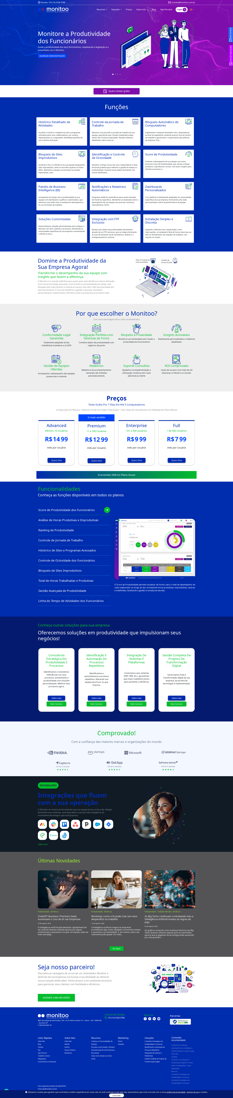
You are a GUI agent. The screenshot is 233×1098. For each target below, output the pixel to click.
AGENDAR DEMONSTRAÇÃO (52, 64)
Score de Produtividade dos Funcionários (66, 510)
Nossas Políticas (70, 1050)
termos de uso (193, 1092)
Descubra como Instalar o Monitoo (103, 1047)
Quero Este (56, 460)
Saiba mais (56, 698)
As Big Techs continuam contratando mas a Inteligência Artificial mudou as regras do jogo (182, 1048)
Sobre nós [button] (141, 9)
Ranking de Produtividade (56, 530)
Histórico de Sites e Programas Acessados (67, 550)
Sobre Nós (41, 1041)
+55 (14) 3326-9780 (116, 1017)
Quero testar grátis (119, 91)
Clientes (40, 1047)
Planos (120, 1041)
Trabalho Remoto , (165, 911)
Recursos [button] (101, 9)
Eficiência (54, 911)
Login (180, 9)
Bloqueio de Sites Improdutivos (60, 570)
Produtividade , (44, 911)
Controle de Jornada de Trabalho (60, 540)
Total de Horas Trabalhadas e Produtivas (65, 581)
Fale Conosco (56, 704)
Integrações (42, 1059)
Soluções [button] (115, 9)
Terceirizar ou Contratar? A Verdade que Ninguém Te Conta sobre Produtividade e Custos (182, 1063)
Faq (39, 1050)
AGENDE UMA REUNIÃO (56, 997)
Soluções (121, 1044)
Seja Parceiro (166, 9)
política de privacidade (176, 1092)
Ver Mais (116, 948)
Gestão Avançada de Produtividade (62, 591)
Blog (154, 9)
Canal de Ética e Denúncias (47, 1062)
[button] (192, 9)
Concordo (116, 1095)
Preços (129, 9)
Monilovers (68, 1053)
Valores (67, 1047)
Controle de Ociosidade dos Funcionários (66, 560)
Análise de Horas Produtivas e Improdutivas (68, 520)
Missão (67, 1044)
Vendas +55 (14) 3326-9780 (53, 2)
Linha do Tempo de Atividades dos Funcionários (71, 601)
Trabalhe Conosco (44, 1056)
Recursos (174, 1071)
